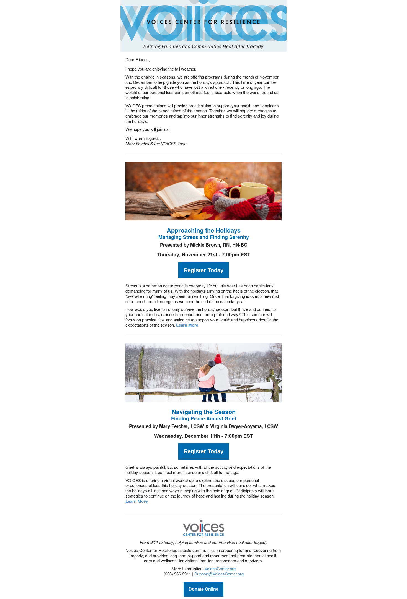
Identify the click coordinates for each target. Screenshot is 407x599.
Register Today (203, 270)
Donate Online (203, 589)
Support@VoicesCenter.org (219, 574)
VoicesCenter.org (220, 568)
